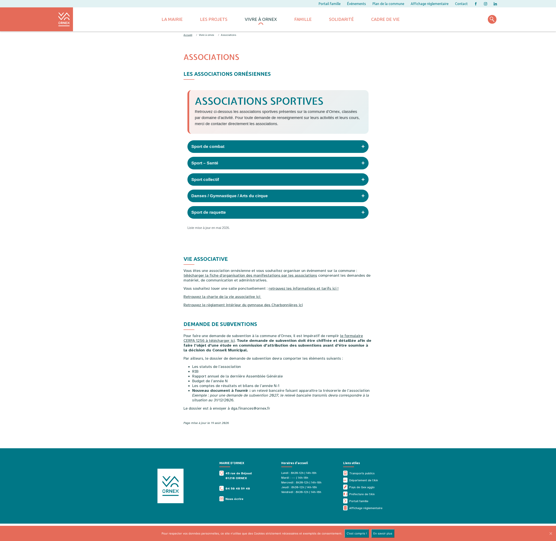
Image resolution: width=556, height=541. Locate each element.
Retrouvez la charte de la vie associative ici (222, 296)
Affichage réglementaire (429, 4)
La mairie (172, 19)
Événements (356, 4)
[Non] (550, 533)
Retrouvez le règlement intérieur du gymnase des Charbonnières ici (243, 305)
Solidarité (341, 19)
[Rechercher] (492, 19)
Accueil (188, 34)
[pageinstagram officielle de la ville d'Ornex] (485, 3)
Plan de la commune (388, 4)
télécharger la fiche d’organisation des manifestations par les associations (250, 275)
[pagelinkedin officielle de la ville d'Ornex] (495, 3)
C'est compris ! (357, 533)
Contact (461, 4)
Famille (303, 19)
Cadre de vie (385, 19)
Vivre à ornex (261, 19)
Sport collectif (278, 179)
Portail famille (330, 4)
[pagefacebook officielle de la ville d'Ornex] (475, 3)
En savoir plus (382, 533)
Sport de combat (278, 146)
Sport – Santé (278, 163)
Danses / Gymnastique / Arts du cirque (278, 196)
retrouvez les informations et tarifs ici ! (304, 288)
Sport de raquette (278, 212)
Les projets (213, 19)
